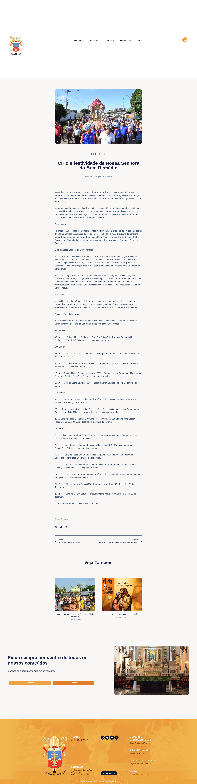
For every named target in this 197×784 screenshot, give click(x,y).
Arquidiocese (78, 40)
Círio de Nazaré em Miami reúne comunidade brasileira (75, 615)
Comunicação (94, 40)
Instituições (110, 40)
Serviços (138, 40)
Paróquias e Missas (125, 40)
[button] (56, 527)
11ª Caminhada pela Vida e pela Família (122, 614)
